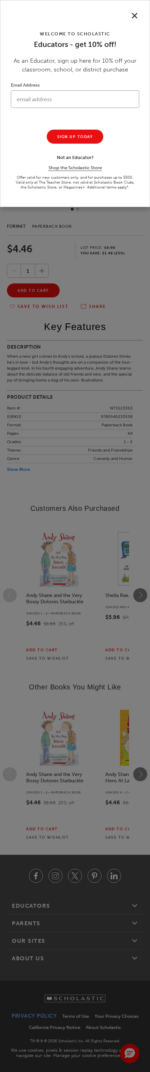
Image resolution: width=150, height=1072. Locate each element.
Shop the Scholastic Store (75, 167)
